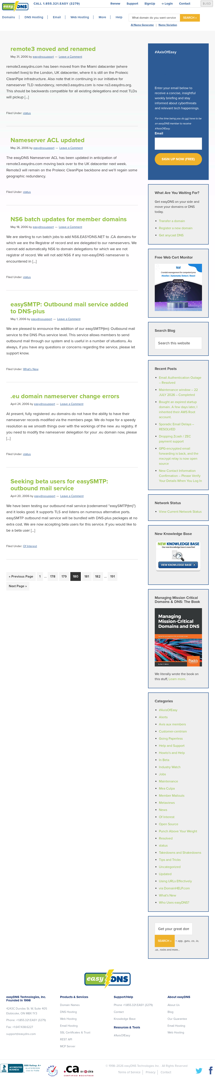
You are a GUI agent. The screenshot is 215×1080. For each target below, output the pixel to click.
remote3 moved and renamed (53, 49)
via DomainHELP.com (174, 888)
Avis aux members (172, 724)
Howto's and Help (172, 753)
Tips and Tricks (170, 860)
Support (132, 3)
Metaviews (167, 803)
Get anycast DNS (171, 235)
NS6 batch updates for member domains (68, 219)
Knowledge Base (125, 1019)
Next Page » (18, 587)
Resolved (166, 838)
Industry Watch (170, 767)
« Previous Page (21, 577)
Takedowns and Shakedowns (180, 853)
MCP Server (67, 1046)
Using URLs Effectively (175, 881)
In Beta (164, 760)
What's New (30, 369)
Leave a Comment (70, 57)
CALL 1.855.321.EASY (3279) (57, 3)
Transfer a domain (172, 221)
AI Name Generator (142, 25)
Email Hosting (69, 1026)
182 (99, 576)
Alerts (163, 717)
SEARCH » (190, 18)
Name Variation (168, 25)
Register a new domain (176, 228)
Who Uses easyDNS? (174, 902)
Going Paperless (171, 738)
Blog (170, 1012)
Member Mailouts (171, 796)
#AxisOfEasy (168, 710)
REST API (66, 1039)
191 (113, 576)
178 (54, 576)
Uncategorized (170, 867)
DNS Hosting (68, 1012)
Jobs (162, 774)
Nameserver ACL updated (47, 140)
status (27, 113)
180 (76, 576)
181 (88, 576)
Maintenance (168, 781)
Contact (184, 3)
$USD (207, 3)
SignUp (149, 3)
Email (159, 133)
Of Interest (30, 546)
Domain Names (70, 1005)
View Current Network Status (180, 512)
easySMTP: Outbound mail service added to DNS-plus (69, 308)
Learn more (177, 679)
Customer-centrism (173, 731)
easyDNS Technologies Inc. (142, 1066)
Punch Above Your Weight (178, 831)
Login (169, 3)
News (163, 810)
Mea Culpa (167, 788)
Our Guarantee (177, 1019)
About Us (174, 1005)
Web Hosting (68, 1019)
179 (65, 576)
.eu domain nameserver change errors (64, 396)
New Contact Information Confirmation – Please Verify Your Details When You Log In (180, 476)
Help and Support (172, 746)
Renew (115, 3)
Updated (165, 874)
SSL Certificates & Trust (75, 1032)
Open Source (168, 824)
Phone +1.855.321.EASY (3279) (133, 1005)
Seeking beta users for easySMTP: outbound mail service (59, 485)
